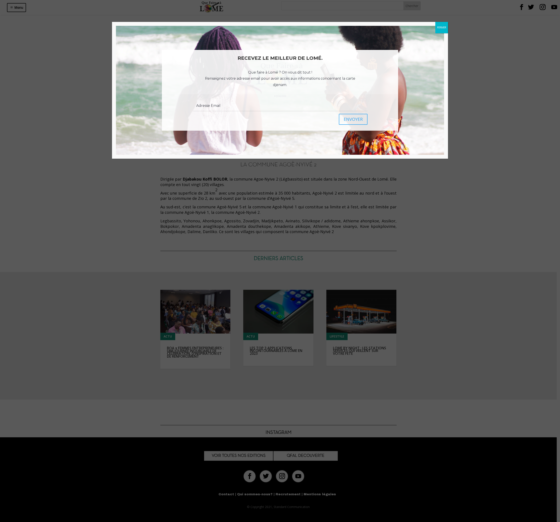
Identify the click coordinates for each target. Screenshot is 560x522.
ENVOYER (353, 119)
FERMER (441, 27)
